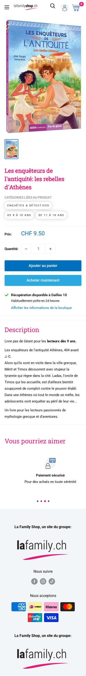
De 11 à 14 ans (51, 215)
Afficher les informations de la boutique (41, 308)
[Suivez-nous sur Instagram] (43, 581)
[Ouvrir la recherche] (53, 7)
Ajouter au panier (43, 265)
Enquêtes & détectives (28, 205)
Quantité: (11, 249)
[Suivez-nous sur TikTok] (52, 581)
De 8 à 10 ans (19, 215)
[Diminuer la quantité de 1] (26, 249)
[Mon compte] (65, 7)
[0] (76, 7)
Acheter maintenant (43, 280)
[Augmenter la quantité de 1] (50, 249)
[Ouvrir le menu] (7, 7)
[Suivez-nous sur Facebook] (34, 581)
